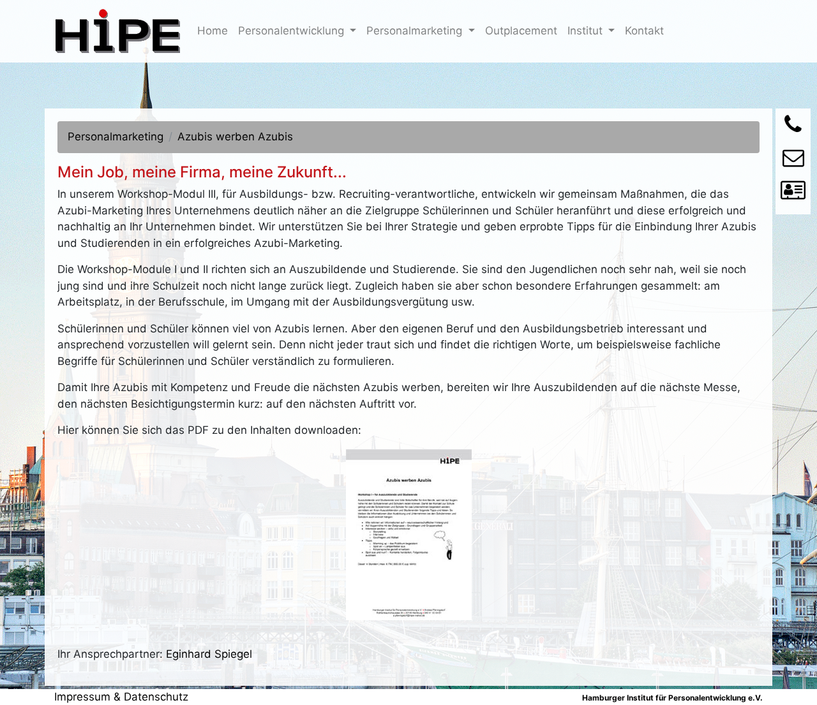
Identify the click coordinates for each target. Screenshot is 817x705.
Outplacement (523, 30)
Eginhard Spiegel (209, 654)
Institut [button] (586, 30)
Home (215, 30)
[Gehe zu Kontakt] (793, 194)
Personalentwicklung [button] (292, 30)
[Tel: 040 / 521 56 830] (793, 128)
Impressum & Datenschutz (121, 696)
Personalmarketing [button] (415, 30)
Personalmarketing (115, 136)
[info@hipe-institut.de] (793, 161)
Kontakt (647, 30)
